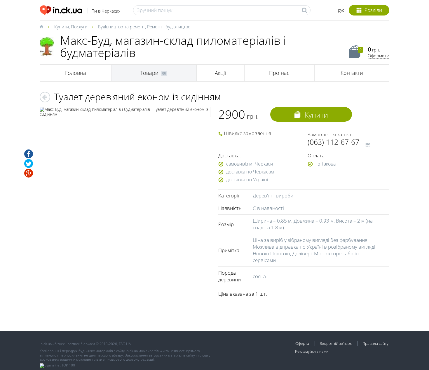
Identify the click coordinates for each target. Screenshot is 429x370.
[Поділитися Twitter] (28, 163)
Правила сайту (375, 343)
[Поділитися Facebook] (28, 153)
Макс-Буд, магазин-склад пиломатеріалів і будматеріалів (173, 46)
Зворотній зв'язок (336, 343)
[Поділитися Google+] (28, 173)
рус (341, 10)
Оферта (302, 343)
